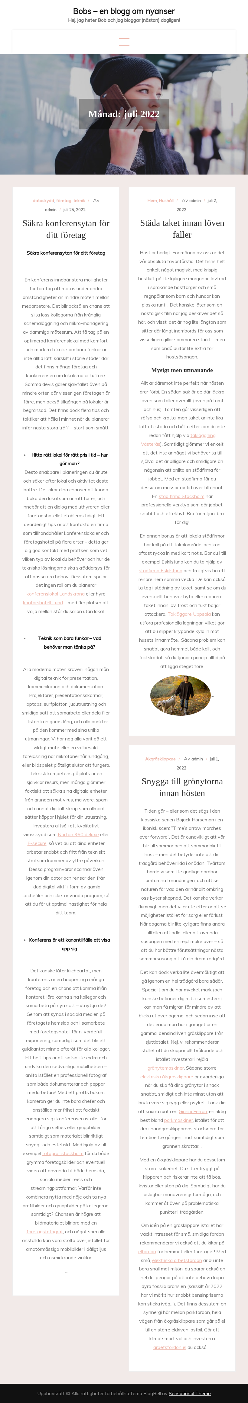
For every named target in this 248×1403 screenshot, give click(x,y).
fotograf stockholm (62, 1153)
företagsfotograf (45, 1231)
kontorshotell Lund (43, 602)
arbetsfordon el (169, 1347)
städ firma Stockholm (181, 496)
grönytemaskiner (166, 1068)
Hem (152, 200)
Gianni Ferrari (193, 1111)
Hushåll (166, 200)
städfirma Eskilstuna (160, 570)
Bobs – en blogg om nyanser (124, 11)
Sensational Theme (190, 1393)
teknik (79, 200)
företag (63, 200)
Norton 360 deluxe (78, 834)
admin (51, 209)
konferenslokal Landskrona (56, 594)
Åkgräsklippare (160, 759)
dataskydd (43, 200)
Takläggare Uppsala (189, 614)
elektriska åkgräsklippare (166, 1077)
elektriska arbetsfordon (177, 1260)
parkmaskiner (178, 1120)
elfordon (147, 1251)
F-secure (37, 843)
